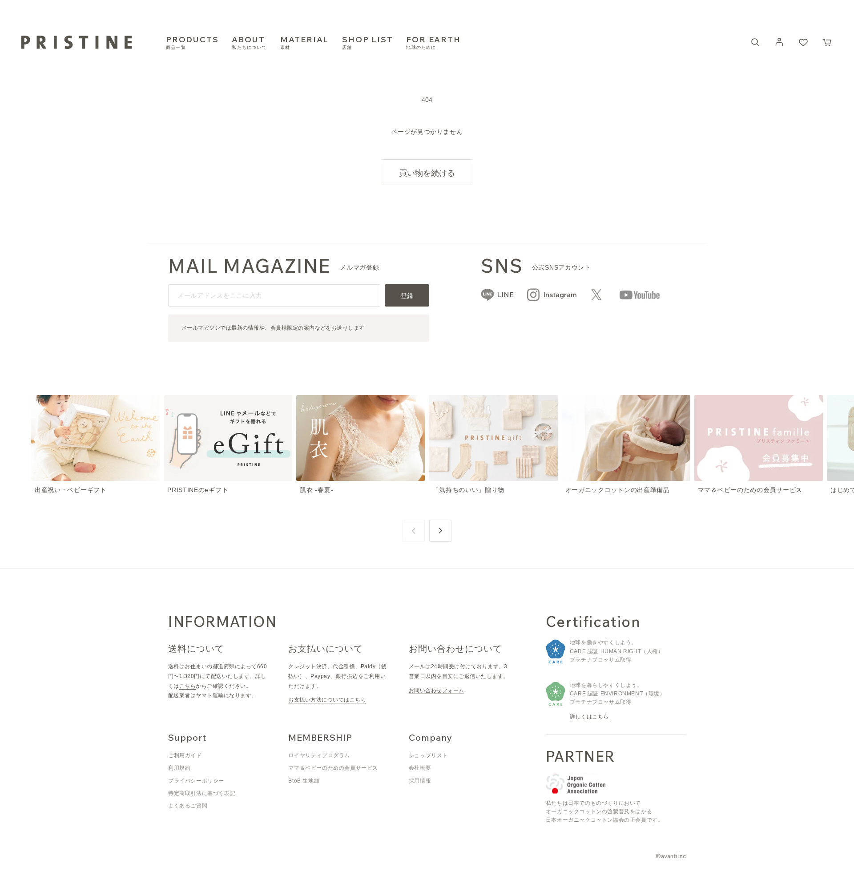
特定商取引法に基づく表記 (201, 793)
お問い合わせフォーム (436, 690)
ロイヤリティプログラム (319, 755)
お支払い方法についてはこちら (327, 700)
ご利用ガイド (185, 755)
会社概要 (420, 768)
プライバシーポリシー (196, 781)
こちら (187, 686)
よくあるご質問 (187, 806)
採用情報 (420, 781)
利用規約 (179, 768)
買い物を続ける (427, 173)
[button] (827, 42)
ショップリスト (428, 755)
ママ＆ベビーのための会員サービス (333, 768)
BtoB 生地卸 (303, 781)
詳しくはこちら (589, 717)
